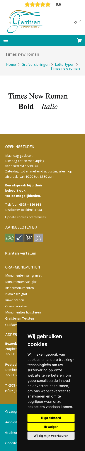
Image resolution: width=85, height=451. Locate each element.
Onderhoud (13, 443)
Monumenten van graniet (23, 275)
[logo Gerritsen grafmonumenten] (25, 22)
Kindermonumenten (19, 288)
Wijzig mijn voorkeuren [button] (51, 435)
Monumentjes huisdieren (23, 312)
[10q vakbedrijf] (9, 241)
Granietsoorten (16, 306)
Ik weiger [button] (51, 427)
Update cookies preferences (25, 217)
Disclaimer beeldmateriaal (23, 210)
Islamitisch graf (16, 294)
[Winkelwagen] (79, 40)
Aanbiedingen (15, 422)
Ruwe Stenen (14, 300)
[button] (6, 40)
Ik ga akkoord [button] (51, 418)
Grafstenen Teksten (19, 318)
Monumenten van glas (21, 282)
